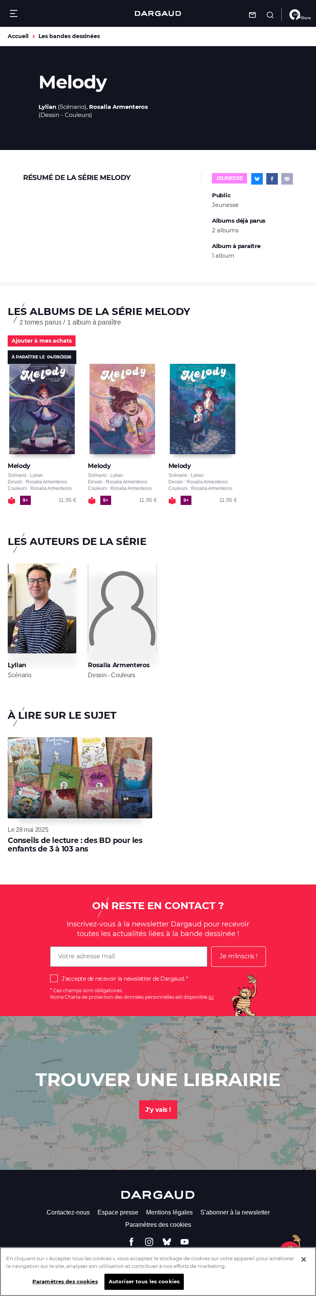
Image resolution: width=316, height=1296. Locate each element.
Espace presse (117, 1212)
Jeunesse (229, 178)
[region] (158, 1271)
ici (210, 997)
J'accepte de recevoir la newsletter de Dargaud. (123, 978)
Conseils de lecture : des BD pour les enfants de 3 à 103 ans (75, 844)
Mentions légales (169, 1212)
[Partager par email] (287, 179)
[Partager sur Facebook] (272, 179)
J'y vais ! (158, 1109)
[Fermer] (303, 1259)
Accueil (18, 36)
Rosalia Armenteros (118, 106)
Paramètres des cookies (158, 1224)
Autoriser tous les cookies (144, 1281)
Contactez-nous (68, 1212)
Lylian (47, 106)
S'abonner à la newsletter (235, 1212)
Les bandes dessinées (69, 36)
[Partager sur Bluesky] (257, 179)
